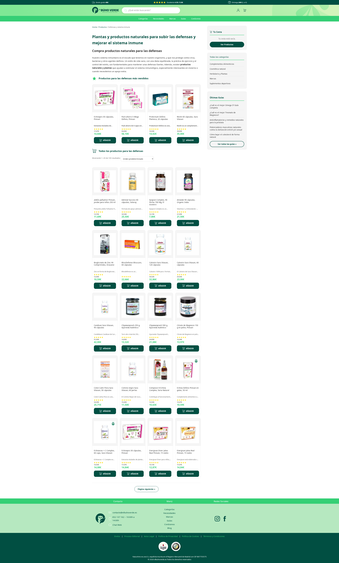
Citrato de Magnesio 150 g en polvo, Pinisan (187, 326)
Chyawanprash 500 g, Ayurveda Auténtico (158, 326)
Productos (103, 27)
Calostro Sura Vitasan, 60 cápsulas (188, 263)
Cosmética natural (218, 69)
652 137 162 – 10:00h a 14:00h (123, 519)
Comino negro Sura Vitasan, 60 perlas (130, 389)
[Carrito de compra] (244, 10)
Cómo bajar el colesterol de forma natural (225, 135)
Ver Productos (227, 44)
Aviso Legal (149, 536)
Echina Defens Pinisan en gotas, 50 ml (188, 389)
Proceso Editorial (132, 536)
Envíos (117, 536)
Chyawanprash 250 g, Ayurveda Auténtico (131, 326)
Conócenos (196, 18)
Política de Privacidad (168, 536)
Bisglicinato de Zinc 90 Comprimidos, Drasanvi (104, 263)
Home (94, 27)
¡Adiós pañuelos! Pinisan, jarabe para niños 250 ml (105, 201)
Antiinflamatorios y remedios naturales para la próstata (227, 121)
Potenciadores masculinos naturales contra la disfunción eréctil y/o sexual (226, 128)
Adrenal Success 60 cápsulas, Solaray (130, 201)
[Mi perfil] (238, 10)
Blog (169, 528)
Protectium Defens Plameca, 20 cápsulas (158, 117)
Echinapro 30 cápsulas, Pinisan (104, 117)
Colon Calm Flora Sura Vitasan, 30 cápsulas (103, 389)
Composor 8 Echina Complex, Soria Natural (159, 389)
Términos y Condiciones (214, 536)
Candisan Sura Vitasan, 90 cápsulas (104, 326)
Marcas (172, 18)
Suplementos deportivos (220, 83)
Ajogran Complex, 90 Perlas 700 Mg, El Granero (158, 202)
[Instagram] (217, 518)
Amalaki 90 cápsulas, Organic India (186, 201)
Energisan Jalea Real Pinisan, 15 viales (186, 451)
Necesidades (158, 18)
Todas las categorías (219, 57)
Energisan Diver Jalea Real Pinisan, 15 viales (158, 451)
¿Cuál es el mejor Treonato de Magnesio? (223, 113)
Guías (183, 18)
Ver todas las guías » (227, 144)
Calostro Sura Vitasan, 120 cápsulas (158, 263)
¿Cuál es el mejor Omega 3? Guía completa (224, 106)
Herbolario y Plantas (218, 73)
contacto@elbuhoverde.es (125, 512)
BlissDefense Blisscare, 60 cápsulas (132, 263)
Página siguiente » (146, 489)
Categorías (143, 18)
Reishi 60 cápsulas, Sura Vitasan (187, 117)
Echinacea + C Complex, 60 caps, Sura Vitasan (104, 451)
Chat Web (117, 524)
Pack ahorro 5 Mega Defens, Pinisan (130, 117)
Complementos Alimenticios (222, 64)
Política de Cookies (190, 536)
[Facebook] (224, 518)
